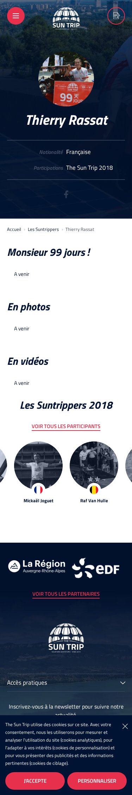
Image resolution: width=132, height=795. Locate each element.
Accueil (14, 229)
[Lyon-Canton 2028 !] (116, 16)
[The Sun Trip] (66, 25)
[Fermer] (125, 726)
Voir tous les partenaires (66, 594)
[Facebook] (66, 196)
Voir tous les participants (66, 426)
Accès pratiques (27, 683)
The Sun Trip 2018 (89, 167)
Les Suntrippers (43, 229)
